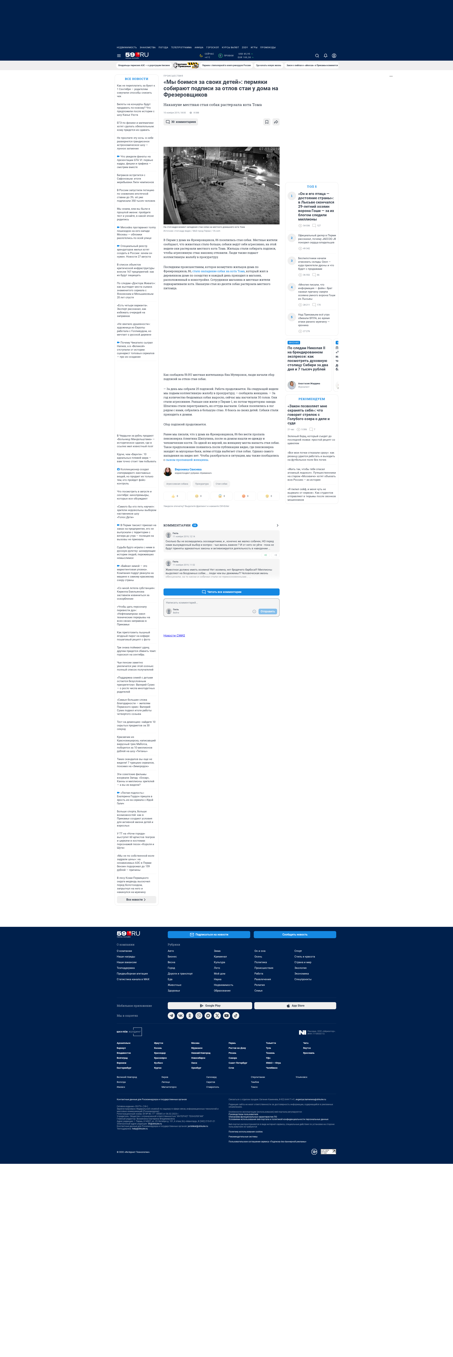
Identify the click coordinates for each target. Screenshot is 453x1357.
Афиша (199, 47)
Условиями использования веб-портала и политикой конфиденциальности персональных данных (278, 1119)
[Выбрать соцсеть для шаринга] (276, 121)
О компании (124, 951)
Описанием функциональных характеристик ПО (253, 1117)
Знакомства (148, 47)
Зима (217, 951)
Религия (259, 985)
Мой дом (219, 973)
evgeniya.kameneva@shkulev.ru (311, 1099)
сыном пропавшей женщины (187, 460)
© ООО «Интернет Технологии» (133, 1152)
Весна (171, 962)
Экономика (301, 973)
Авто (171, 951)
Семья (258, 990)
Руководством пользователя (243, 1114)
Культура (219, 962)
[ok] (189, 1015)
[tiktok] (235, 1015)
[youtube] (226, 1015)
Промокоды (268, 47)
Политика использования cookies (246, 1131)
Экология (300, 968)
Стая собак (221, 483)
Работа (258, 973)
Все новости (136, 79)
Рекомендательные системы (243, 1136)
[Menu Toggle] (119, 56)
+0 (265, 555)
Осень (258, 956)
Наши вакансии (127, 962)
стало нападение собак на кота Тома (218, 271)
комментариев (183, 122)
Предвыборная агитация (132, 973)
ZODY (245, 47)
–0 (275, 555)
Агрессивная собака (177, 483)
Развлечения (262, 979)
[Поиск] (317, 56)
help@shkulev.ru (140, 1128)
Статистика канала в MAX (133, 979)
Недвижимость (127, 47)
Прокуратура (202, 483)
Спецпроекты (303, 979)
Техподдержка (126, 968)
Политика (260, 962)
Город (171, 968)
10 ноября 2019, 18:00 (175, 112)
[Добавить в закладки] (266, 121)
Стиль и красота (304, 956)
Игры (254, 47)
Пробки (227, 55)
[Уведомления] (325, 56)
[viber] (198, 1015)
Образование (222, 990)
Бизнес (172, 956)
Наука (217, 979)
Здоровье (174, 990)
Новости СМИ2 (174, 635)
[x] (217, 1015)
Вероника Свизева (188, 469)
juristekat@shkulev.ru (198, 1126)
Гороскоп (212, 47)
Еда (170, 979)
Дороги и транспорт (180, 973)
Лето (217, 968)
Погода (163, 47)
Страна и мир (302, 962)
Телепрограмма (181, 47)
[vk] (180, 1015)
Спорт (298, 951)
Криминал (220, 956)
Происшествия (263, 968)
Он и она (259, 951)
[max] (208, 1015)
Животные (174, 985)
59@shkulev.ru (155, 1124)
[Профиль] (334, 56)
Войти (176, 613)
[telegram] (171, 1015)
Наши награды (126, 956)
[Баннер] (186, 65)
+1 (265, 583)
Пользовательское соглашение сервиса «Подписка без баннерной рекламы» (267, 1141)
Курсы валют (230, 47)
